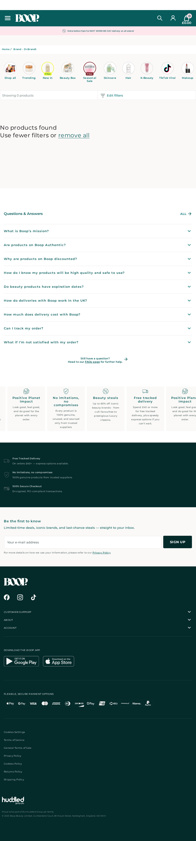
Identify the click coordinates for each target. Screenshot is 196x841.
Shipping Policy (14, 779)
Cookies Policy (13, 763)
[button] (7, 18)
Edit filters (115, 95)
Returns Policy (13, 771)
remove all (74, 135)
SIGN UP (177, 542)
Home (6, 49)
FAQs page (92, 361)
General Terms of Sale (17, 747)
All (183, 214)
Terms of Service (14, 740)
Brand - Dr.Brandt (24, 49)
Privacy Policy (102, 552)
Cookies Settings (14, 732)
